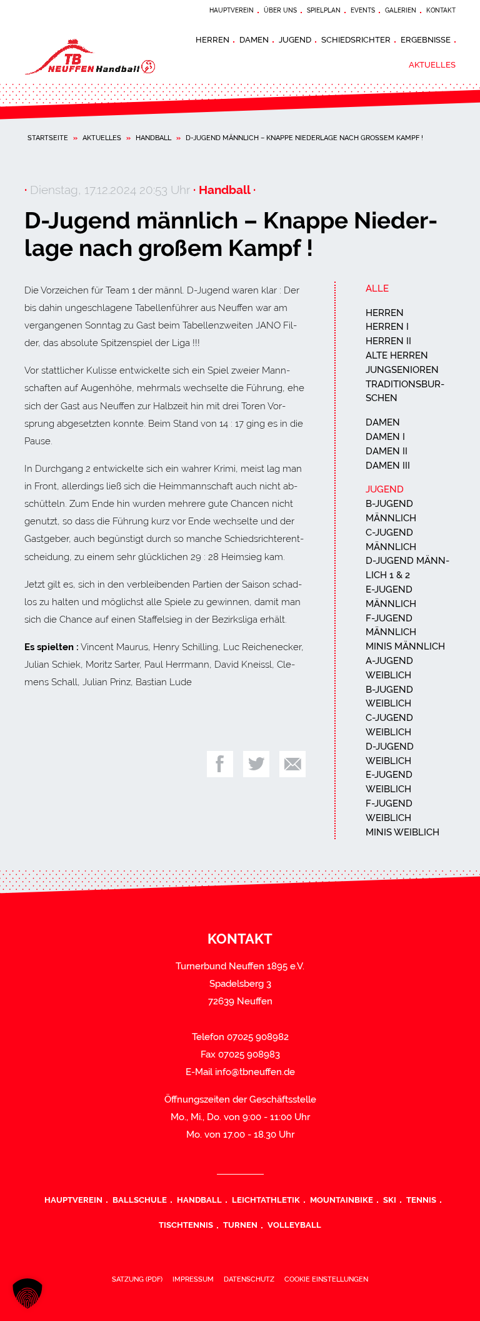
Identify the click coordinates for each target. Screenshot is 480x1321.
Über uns (280, 10)
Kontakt (441, 10)
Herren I (387, 326)
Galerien (400, 10)
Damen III (388, 465)
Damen (254, 39)
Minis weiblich (402, 832)
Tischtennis (186, 1225)
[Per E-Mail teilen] (292, 764)
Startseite (48, 137)
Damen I (385, 436)
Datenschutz (249, 1279)
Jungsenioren (402, 369)
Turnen (240, 1225)
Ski (389, 1200)
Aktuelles (432, 64)
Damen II (387, 451)
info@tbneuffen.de (255, 1072)
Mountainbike (341, 1200)
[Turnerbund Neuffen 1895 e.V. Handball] (102, 56)
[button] (27, 1293)
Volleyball (294, 1225)
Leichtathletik (266, 1200)
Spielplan (324, 10)
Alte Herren (397, 355)
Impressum (193, 1279)
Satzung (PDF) (137, 1279)
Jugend (295, 39)
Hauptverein (231, 10)
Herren (212, 39)
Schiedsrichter (356, 39)
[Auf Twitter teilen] (256, 764)
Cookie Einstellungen (326, 1279)
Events (363, 10)
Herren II (388, 341)
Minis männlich (405, 646)
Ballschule (139, 1200)
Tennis (421, 1200)
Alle (377, 288)
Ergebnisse (426, 39)
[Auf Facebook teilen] (220, 764)
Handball (153, 137)
